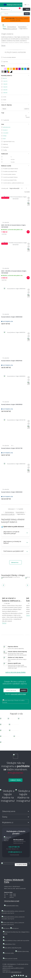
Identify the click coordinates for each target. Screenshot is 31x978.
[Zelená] (22, 69)
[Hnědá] (28, 69)
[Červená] (17, 69)
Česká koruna (25, 5)
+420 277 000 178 (15, 9)
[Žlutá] (8, 69)
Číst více (3, 45)
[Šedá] (2, 72)
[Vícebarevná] (8, 72)
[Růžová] (5, 69)
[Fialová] (20, 69)
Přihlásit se (17, 9)
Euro (28, 5)
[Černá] (5, 72)
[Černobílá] (11, 72)
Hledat (27, 13)
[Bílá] (2, 69)
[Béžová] (11, 69)
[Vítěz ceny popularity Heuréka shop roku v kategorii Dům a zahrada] (5, 9)
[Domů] (4, 25)
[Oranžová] (14, 69)
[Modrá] (25, 69)
